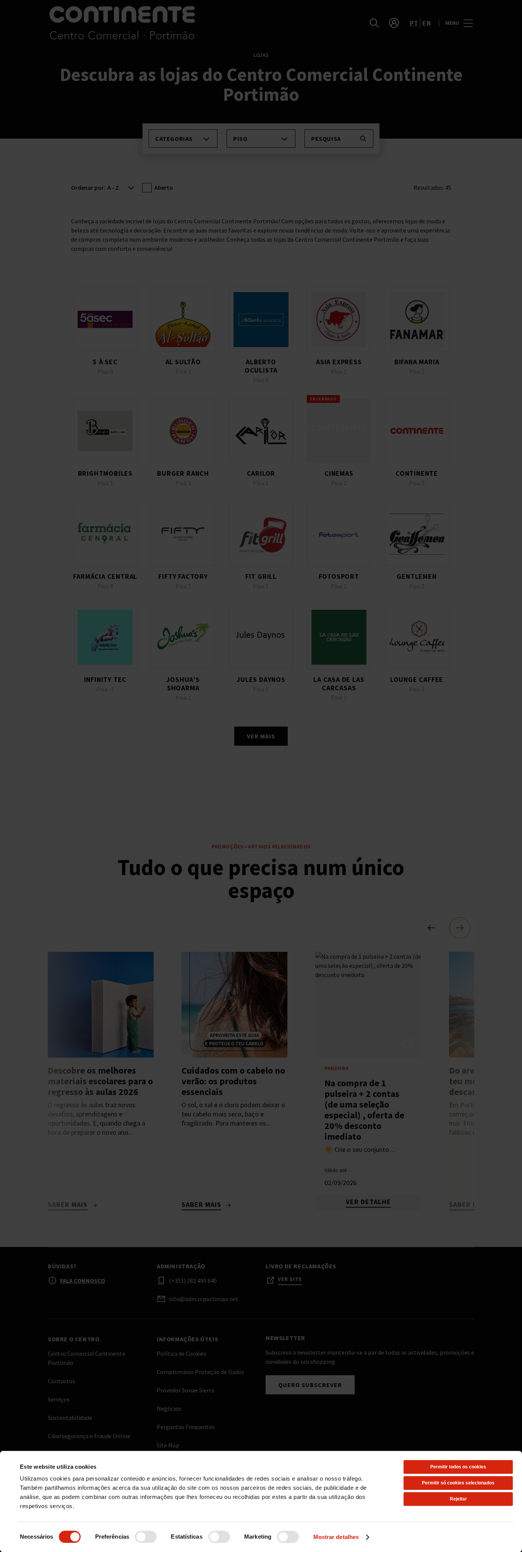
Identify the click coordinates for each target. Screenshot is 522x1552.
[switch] (146, 1537)
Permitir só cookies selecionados (458, 1483)
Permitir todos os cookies (458, 1467)
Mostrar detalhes (336, 1537)
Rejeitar (458, 1499)
